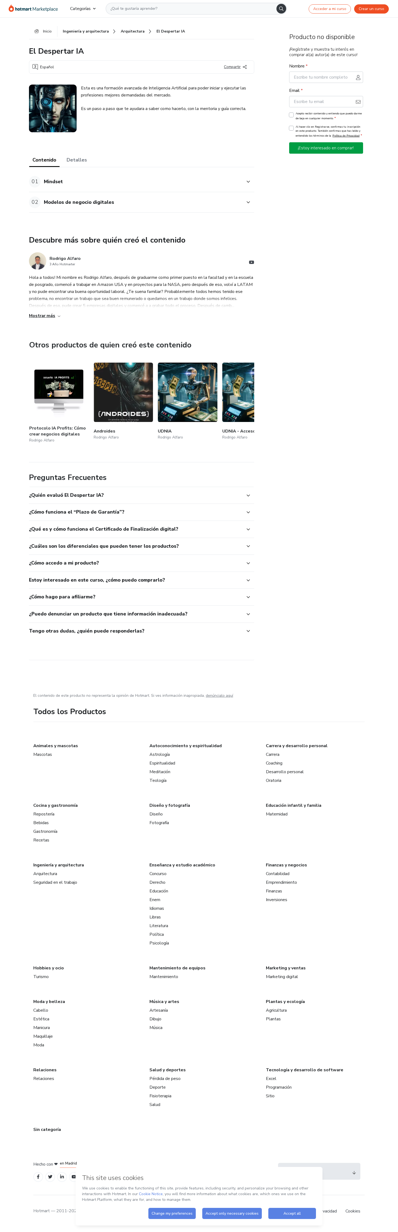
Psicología (159, 943)
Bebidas (41, 823)
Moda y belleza (49, 1002)
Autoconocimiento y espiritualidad (185, 746)
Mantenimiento (163, 977)
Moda (38, 1045)
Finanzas (274, 891)
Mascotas (42, 754)
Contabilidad (277, 874)
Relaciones (45, 1070)
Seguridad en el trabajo (55, 882)
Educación (158, 891)
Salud (154, 1105)
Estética (41, 1019)
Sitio (270, 1096)
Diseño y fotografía (169, 805)
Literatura (158, 926)
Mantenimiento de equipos (177, 968)
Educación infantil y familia (293, 805)
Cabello (40, 1010)
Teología (158, 780)
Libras (155, 917)
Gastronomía (45, 831)
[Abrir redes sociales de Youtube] (251, 263)
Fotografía (159, 823)
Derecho (157, 882)
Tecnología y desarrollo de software (304, 1070)
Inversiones (276, 900)
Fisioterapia (160, 1096)
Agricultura (276, 1010)
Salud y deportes (167, 1070)
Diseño (156, 814)
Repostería (43, 814)
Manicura (41, 1028)
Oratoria (273, 780)
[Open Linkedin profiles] (62, 1177)
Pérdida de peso (165, 1079)
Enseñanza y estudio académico (182, 865)
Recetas (41, 840)
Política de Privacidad (346, 135)
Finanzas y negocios (286, 865)
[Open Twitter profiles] (50, 1177)
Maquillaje (43, 1036)
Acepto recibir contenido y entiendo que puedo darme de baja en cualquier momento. (329, 116)
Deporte (157, 1087)
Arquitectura (45, 874)
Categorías (80, 9)
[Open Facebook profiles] (38, 1177)
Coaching (274, 763)
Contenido (44, 160)
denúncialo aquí (219, 695)
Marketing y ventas (286, 968)
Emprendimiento (281, 882)
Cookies (352, 1211)
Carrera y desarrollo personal (297, 746)
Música (155, 1028)
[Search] (281, 9)
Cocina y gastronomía (55, 805)
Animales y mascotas (55, 746)
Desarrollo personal (285, 772)
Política (156, 934)
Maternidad (277, 814)
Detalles (77, 160)
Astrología (159, 754)
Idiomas (156, 908)
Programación (279, 1087)
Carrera (272, 754)
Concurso (158, 874)
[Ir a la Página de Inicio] (35, 8)
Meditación (159, 772)
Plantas (273, 1019)
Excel (271, 1079)
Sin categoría (47, 1130)
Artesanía (158, 1010)
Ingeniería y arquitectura (58, 865)
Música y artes (164, 1002)
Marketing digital (282, 977)
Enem (154, 900)
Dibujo (155, 1019)
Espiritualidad (162, 763)
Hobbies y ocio (48, 968)
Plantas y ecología (285, 1002)
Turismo (41, 977)
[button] (135, 182)
